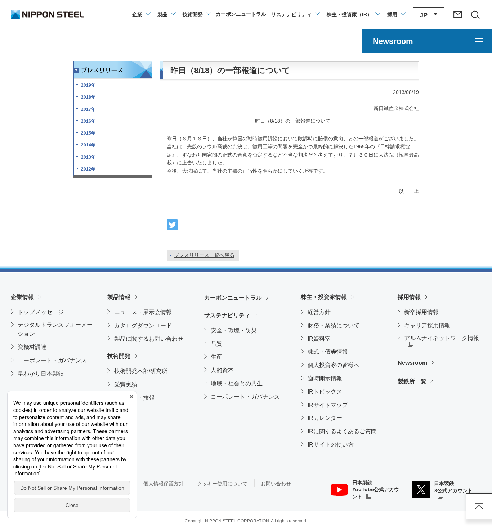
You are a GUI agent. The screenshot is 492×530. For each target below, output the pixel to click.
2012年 (88, 169)
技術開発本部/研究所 (140, 371)
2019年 (88, 85)
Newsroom (412, 363)
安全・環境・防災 (234, 330)
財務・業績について (333, 325)
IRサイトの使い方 (331, 444)
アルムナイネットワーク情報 (442, 338)
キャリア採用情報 (427, 325)
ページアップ (479, 506)
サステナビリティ (227, 315)
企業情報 (22, 297)
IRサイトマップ (328, 405)
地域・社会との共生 (237, 383)
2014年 (88, 145)
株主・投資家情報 (324, 297)
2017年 (88, 109)
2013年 (88, 157)
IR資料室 (319, 339)
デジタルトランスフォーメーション (55, 329)
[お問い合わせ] (457, 14)
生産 (216, 357)
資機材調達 (32, 347)
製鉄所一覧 (412, 381)
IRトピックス (325, 392)
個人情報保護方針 (163, 483)
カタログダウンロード (143, 325)
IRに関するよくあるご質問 (342, 431)
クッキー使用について (222, 483)
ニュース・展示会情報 (143, 312)
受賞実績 (125, 384)
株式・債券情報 (328, 352)
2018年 (88, 97)
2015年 (88, 133)
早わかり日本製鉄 (41, 374)
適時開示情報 (325, 378)
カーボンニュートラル (233, 298)
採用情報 (409, 297)
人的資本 (222, 370)
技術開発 (118, 356)
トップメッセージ (41, 312)
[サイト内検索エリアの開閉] (475, 14)
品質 (216, 344)
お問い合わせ (276, 483)
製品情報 (118, 297)
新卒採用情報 (421, 312)
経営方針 (319, 312)
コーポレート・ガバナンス (52, 360)
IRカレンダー (325, 418)
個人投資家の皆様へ (333, 365)
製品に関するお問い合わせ (148, 339)
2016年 (88, 121)
